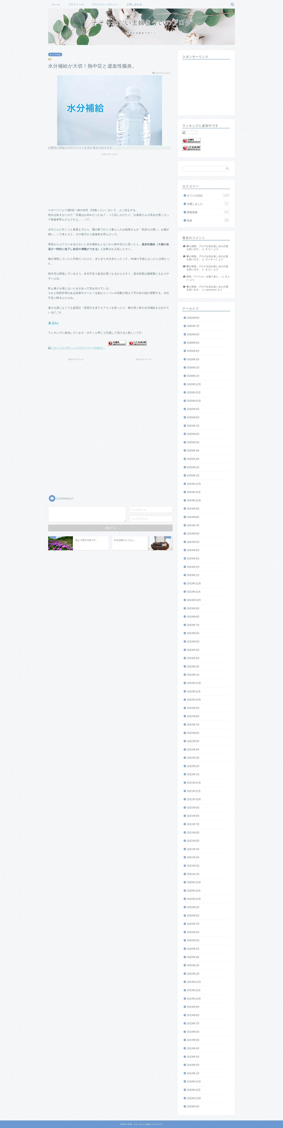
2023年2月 (193, 666)
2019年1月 (193, 1073)
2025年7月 (193, 425)
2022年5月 (193, 741)
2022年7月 (193, 724)
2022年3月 (193, 757)
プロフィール (76, 4)
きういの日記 (55, 54)
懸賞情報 (207, 212)
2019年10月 (194, 998)
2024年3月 (193, 558)
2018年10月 (194, 1098)
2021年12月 (194, 782)
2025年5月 (193, 442)
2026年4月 (193, 351)
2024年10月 (194, 500)
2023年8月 (193, 616)
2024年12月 (194, 483)
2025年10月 (194, 400)
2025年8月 (193, 417)
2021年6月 (193, 832)
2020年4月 (193, 948)
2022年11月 (194, 691)
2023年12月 (194, 583)
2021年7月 (193, 824)
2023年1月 (193, 674)
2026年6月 (193, 334)
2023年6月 (193, 633)
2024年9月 (193, 508)
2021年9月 (193, 807)
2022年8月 (193, 716)
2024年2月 (193, 566)
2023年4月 (193, 650)
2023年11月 (194, 591)
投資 (207, 220)
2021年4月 (193, 849)
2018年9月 (193, 1106)
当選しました (207, 203)
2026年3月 (193, 359)
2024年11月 (194, 492)
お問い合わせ (134, 4)
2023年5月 (193, 641)
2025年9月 (193, 409)
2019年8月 (193, 1015)
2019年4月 (193, 1048)
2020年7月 (193, 923)
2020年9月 (193, 907)
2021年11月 (194, 791)
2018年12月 (194, 1081)
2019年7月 (193, 1023)
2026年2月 (193, 367)
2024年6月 (193, 533)
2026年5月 (193, 342)
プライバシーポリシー (105, 4)
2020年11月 (194, 890)
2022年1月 (193, 774)
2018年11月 (194, 1089)
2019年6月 (193, 1031)
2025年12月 (194, 384)
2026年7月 (193, 326)
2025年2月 (193, 467)
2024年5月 (193, 542)
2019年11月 (194, 990)
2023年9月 (193, 608)
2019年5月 (193, 1040)
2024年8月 (193, 517)
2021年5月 (193, 840)
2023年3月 (193, 658)
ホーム (56, 4)
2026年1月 (193, 375)
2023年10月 (194, 600)
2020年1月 (193, 973)
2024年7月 (193, 525)
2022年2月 (193, 766)
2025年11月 (194, 392)
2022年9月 (193, 708)
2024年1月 (193, 575)
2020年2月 (193, 965)
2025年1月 (193, 475)
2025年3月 (193, 459)
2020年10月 (194, 898)
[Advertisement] (109, 180)
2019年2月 (193, 1065)
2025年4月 (193, 450)
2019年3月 (193, 1056)
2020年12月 (194, 882)
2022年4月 (193, 749)
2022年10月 (194, 699)
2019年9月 (193, 1006)
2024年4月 (193, 550)
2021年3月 (193, 857)
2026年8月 (193, 317)
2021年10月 (194, 799)
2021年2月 (193, 865)
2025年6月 (193, 434)
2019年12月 (194, 981)
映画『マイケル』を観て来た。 (204, 276)
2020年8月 (193, 915)
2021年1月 (193, 874)
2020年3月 (193, 957)
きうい (209, 249)
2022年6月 (193, 733)
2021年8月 (193, 815)
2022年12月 (194, 683)
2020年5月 (193, 940)
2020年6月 (193, 932)
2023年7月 (193, 625)
